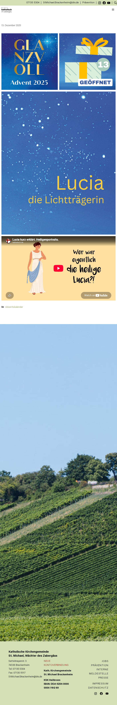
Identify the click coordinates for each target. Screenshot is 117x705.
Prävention (88, 2)
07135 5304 (32, 2)
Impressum (100, 684)
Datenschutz (98, 688)
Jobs (105, 661)
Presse (103, 678)
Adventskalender (14, 307)
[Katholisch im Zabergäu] (6, 10)
